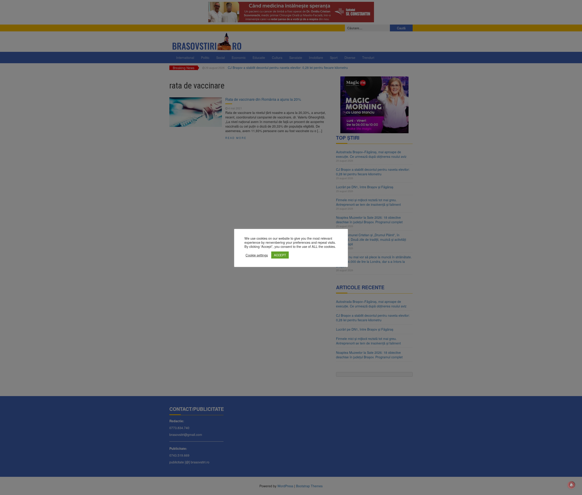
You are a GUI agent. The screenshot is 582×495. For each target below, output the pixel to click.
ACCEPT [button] (280, 255)
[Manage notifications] (571, 485)
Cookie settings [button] (257, 255)
